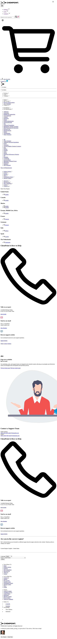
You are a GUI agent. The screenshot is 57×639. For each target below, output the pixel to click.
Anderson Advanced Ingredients (11, 142)
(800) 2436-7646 (5, 435)
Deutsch (7, 225)
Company (6, 13)
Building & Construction (9, 114)
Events (5, 587)
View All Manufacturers (6, 167)
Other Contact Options (6, 343)
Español (7, 207)
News (5, 586)
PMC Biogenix (7, 165)
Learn (5, 11)
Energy (5, 119)
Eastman (6, 150)
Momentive (6, 162)
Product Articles (7, 567)
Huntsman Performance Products (11, 154)
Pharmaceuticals (7, 130)
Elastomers (6, 118)
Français (7, 219)
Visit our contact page (15, 368)
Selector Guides (7, 584)
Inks (5, 123)
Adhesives (6, 111)
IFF (4, 155)
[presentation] (8, 609)
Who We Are (7, 571)
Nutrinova (6, 164)
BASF (5, 143)
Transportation (7, 133)
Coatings (6, 117)
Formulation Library (8, 583)
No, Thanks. (3, 637)
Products (6, 9)
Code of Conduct (8, 591)
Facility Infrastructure (9, 121)
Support (5, 579)
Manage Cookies (8, 596)
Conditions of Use (8, 592)
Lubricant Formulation (9, 125)
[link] (7, 604)
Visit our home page (5, 368)
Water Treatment (7, 134)
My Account (6, 580)
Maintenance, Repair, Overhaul (11, 126)
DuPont (5, 149)
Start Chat (10, 637)
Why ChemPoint (7, 570)
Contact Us (6, 577)
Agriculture (6, 113)
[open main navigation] (2, 6)
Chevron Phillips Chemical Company (12, 146)
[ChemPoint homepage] (2, 3)
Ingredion (6, 157)
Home (5, 565)
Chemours (6, 145)
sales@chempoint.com (13, 433)
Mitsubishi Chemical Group (10, 161)
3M (4, 139)
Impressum (6, 595)
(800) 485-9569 (4, 433)
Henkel (5, 153)
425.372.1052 (7, 79)
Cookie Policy (7, 594)
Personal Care (7, 129)
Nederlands (7, 242)
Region (2, 557)
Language (3, 556)
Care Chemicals (7, 115)
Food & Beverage (8, 122)
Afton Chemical (7, 141)
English (6, 194)
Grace (5, 151)
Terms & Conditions (8, 599)
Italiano (6, 230)
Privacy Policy (7, 598)
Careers (5, 574)
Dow (5, 147)
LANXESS (6, 158)
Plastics (5, 132)
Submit (2, 559)
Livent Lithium (7, 159)
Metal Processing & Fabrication (11, 128)
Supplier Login (7, 582)
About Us (6, 572)
